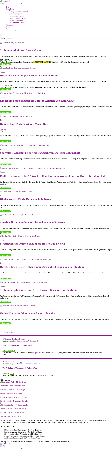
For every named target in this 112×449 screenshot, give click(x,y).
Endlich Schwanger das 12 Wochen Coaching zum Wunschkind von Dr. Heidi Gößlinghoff (53, 175)
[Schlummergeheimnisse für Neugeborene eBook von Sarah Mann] (23, 282)
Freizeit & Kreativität (16, 21)
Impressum (65, 442)
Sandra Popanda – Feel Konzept (11, 416)
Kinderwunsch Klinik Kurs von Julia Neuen (26, 199)
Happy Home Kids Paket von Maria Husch (25, 123)
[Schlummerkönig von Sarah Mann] (12, 43)
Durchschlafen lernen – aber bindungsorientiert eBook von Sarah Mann (42, 266)
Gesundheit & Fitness (16, 17)
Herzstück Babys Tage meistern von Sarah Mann (29, 75)
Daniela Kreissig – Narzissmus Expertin (14, 401)
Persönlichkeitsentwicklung (18, 11)
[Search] (1, 37)
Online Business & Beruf (17, 19)
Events (8, 27)
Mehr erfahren (5, 64)
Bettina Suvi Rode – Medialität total (12, 386)
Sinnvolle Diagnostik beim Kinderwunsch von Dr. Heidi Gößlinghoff (40, 152)
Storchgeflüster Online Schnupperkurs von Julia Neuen (32, 243)
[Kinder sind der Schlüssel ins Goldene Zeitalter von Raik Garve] (23, 93)
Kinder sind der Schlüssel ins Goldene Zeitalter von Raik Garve (37, 100)
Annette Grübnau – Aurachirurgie (11, 393)
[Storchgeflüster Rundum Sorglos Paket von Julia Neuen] (20, 215)
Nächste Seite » (9, 333)
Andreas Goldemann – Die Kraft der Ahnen (27, 430)
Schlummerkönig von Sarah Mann (20, 50)
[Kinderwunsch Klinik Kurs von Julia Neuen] (16, 192)
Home (7, 7)
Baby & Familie (14, 15)
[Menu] (1, 35)
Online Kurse (10, 9)
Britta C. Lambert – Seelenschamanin (13, 409)
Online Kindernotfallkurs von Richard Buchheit (28, 313)
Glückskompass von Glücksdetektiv (18, 345)
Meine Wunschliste (11, 31)
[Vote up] (4, 72)
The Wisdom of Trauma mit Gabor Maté (20, 368)
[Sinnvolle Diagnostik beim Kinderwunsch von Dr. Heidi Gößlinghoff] (25, 145)
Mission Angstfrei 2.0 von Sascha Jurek (32, 436)
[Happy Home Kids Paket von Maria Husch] (16, 116)
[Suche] (21, 3)
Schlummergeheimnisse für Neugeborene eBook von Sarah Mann (38, 290)
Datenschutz (56, 442)
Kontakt (47, 442)
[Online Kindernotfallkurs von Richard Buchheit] (17, 306)
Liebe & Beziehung (15, 13)
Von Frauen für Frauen (16, 23)
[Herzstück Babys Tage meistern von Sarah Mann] (18, 68)
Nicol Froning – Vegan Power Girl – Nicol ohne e (26, 434)
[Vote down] (2, 72)
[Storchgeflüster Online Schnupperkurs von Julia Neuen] (20, 236)
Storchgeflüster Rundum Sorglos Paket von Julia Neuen (33, 222)
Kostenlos (9, 29)
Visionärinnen (10, 25)
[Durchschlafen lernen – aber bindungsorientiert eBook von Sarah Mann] (25, 259)
